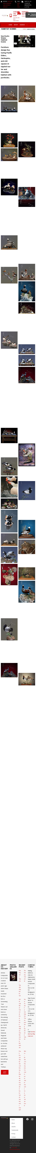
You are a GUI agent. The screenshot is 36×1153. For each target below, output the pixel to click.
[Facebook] (27, 1119)
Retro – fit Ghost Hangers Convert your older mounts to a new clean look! (25, 1078)
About (13, 1123)
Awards (14, 1126)
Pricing (13, 1133)
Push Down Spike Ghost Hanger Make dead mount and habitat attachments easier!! (20, 1080)
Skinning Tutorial (25, 976)
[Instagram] (32, 1119)
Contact (14, 1137)
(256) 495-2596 (18, 5)
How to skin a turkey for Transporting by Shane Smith (25, 1019)
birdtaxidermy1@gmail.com (31, 1034)
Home (24, 29)
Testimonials (15, 1130)
